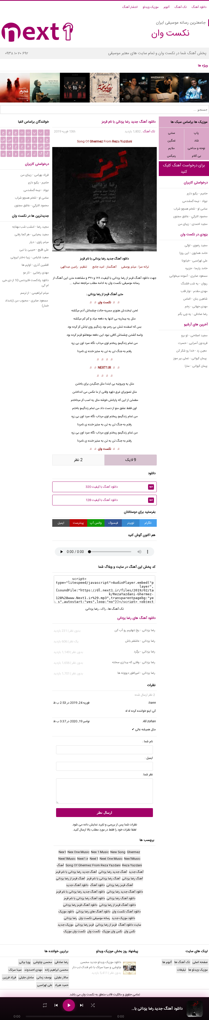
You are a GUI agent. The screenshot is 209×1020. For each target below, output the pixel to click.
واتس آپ (96, 523)
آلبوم (166, 7)
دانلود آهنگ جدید (118, 258)
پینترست (78, 523)
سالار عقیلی (61, 977)
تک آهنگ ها (116, 608)
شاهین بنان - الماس (195, 298)
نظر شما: (148, 774)
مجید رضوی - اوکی (196, 245)
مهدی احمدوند (33, 969)
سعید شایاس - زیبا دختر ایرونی (29, 257)
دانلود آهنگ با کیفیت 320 (119, 486)
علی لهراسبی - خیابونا (194, 260)
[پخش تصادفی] (92, 1005)
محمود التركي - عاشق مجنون (190, 216)
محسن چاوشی (42, 962)
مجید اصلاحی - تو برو (194, 335)
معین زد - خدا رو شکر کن (191, 350)
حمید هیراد (61, 985)
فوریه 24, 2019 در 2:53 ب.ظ (71, 702)
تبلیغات (181, 969)
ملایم (171, 148)
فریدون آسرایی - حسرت (192, 343)
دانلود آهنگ (199, 7)
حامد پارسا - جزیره (196, 268)
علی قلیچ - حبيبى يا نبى (34, 249)
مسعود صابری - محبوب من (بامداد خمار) (27, 303)
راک (103, 608)
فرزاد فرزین (9, 977)
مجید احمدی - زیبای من (192, 224)
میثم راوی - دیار (39, 242)
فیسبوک (113, 523)
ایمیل (61, 523)
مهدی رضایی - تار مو (36, 272)
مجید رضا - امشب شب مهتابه (30, 226)
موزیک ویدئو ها (198, 969)
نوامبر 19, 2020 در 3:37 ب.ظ (71, 721)
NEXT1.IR (104, 367)
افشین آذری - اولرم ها (35, 265)
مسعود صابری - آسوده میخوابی (188, 276)
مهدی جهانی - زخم (196, 306)
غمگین (171, 140)
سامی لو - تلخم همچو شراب (190, 208)
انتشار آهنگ (130, 7)
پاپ (196, 133)
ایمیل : (149, 758)
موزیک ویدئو (151, 7)
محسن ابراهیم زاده (56, 969)
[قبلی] (56, 1005)
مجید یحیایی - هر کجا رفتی (32, 234)
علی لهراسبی (44, 985)
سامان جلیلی (26, 977)
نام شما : (147, 741)
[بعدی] (81, 1005)
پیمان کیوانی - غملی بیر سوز (190, 358)
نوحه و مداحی (196, 148)
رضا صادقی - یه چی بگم (192, 314)
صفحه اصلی (200, 962)
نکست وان (104, 302)
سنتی (171, 133)
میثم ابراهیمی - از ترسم (34, 293)
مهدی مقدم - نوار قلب (194, 291)
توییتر (130, 523)
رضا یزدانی (99, 258)
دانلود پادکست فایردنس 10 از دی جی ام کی (25, 283)
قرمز (106, 294)
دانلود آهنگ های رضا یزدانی (136, 618)
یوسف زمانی (44, 977)
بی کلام (196, 155)
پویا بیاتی (25, 962)
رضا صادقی (61, 962)
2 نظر (78, 460)
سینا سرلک (15, 969)
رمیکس (171, 155)
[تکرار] (44, 1005)
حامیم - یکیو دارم (197, 193)
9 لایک (130, 460)
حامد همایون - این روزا (193, 253)
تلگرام (148, 523)
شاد (196, 140)
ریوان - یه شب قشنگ (194, 283)
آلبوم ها (167, 962)
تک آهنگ (181, 7)
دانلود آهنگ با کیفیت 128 (119, 500)
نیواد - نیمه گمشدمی (194, 201)
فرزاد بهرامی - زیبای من (34, 175)
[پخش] (69, 1005)
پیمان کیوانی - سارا (196, 366)
